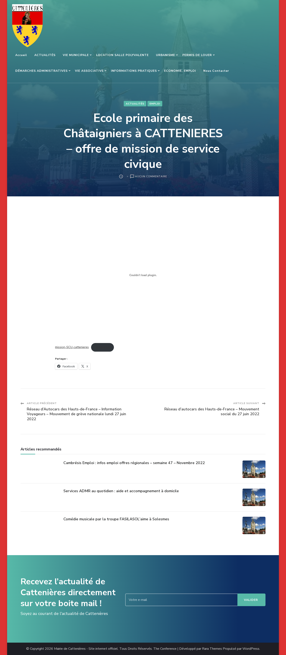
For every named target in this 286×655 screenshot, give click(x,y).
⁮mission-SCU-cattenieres (72, 347)
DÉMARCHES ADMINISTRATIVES (41, 71)
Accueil (21, 55)
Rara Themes (212, 649)
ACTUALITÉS (44, 55)
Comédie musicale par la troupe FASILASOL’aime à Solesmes (116, 519)
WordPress (250, 649)
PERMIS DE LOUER (197, 55)
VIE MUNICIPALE (76, 55)
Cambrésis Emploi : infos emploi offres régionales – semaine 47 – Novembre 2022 (134, 462)
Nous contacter (216, 71)
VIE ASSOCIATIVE (89, 71)
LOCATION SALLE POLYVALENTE (122, 55)
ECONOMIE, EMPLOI (180, 71)
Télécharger (102, 347)
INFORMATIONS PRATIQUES (134, 71)
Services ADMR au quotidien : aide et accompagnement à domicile (121, 490)
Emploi (154, 103)
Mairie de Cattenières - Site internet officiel (86, 649)
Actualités (135, 103)
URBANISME (165, 55)
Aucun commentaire (151, 177)
